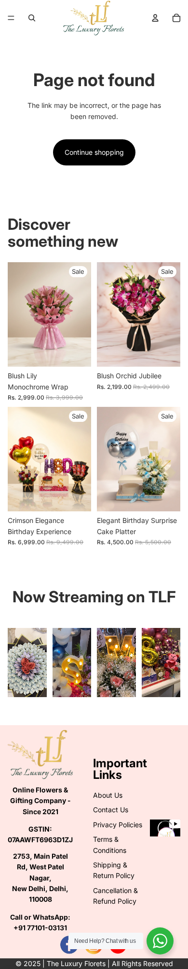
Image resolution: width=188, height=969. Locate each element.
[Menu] (11, 18)
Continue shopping (94, 152)
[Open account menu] (155, 18)
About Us (107, 795)
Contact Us (110, 809)
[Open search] (31, 18)
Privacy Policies (117, 824)
